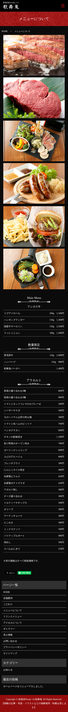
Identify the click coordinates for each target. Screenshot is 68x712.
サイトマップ (10, 653)
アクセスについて (12, 623)
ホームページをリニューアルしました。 (24, 686)
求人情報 (8, 635)
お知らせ (8, 670)
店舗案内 (8, 598)
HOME (5, 31)
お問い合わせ (10, 641)
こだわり (8, 604)
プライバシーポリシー (14, 647)
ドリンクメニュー (12, 616)
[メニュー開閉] (63, 5)
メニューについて (12, 610)
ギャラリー (9, 629)
